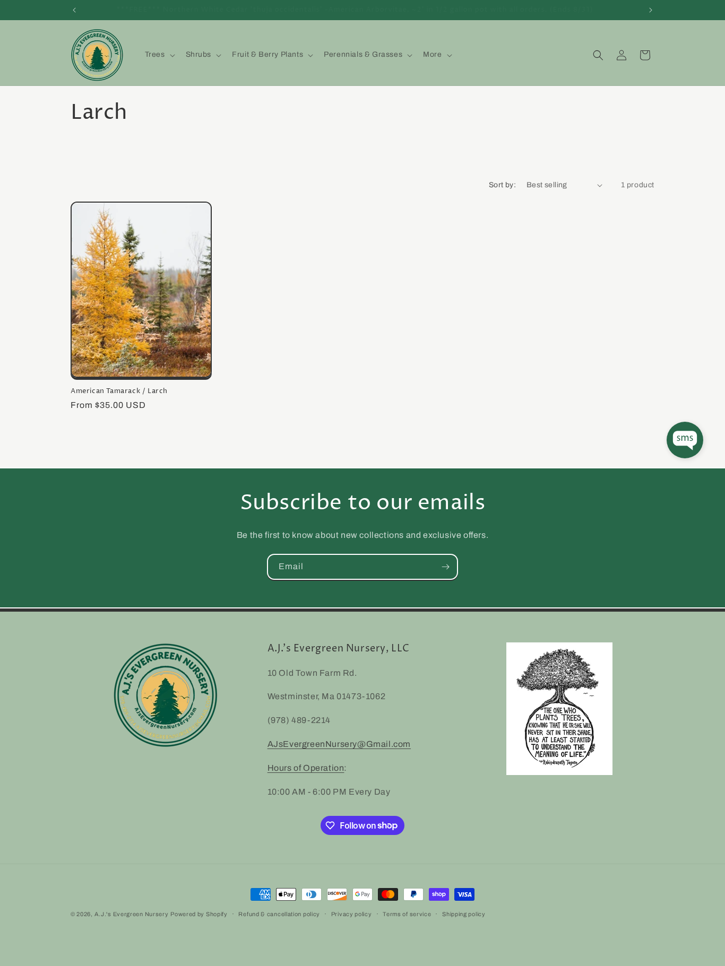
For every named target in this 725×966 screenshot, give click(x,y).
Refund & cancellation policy (279, 913)
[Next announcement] (650, 10)
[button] (159, 54)
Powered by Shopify (199, 914)
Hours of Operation (305, 767)
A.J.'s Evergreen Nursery (131, 914)
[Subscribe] (445, 567)
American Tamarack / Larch (119, 391)
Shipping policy (464, 913)
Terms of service (407, 913)
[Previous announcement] (74, 10)
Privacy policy (351, 913)
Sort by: (502, 185)
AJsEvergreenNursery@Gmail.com (339, 744)
